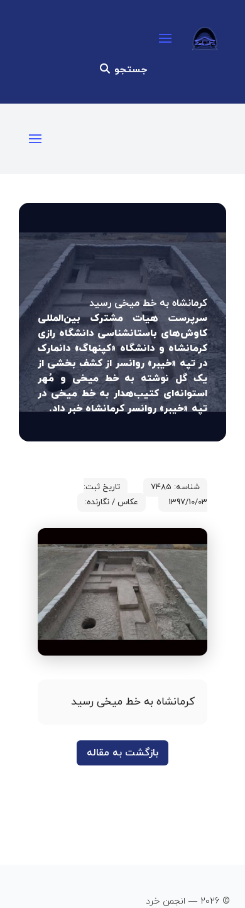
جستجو (129, 70)
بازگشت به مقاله (122, 753)
